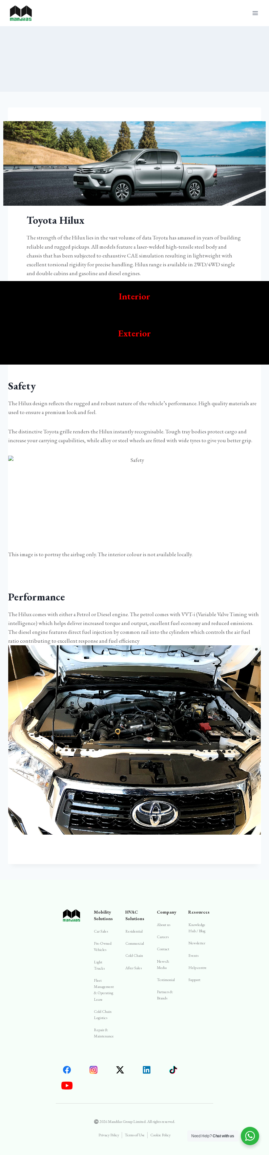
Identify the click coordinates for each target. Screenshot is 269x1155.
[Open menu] (255, 13)
